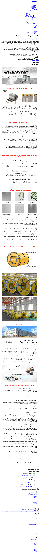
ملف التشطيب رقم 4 (29, 13)
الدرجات (35, 33)
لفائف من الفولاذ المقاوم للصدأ (32, 32)
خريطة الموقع (36, 510)
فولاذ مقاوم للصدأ (30, 22)
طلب (36, 25)
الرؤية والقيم (33, 6)
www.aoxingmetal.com (31, 494)
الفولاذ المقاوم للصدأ (5, 511)
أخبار (36, 26)
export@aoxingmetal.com (31, 493)
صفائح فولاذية (33, 17)
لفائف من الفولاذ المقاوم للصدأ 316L (28, 475)
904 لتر (10, 511)
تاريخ (34, 5)
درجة (32, 18)
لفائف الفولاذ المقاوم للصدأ (23, 511)
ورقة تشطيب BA (30, 19)
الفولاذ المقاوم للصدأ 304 (31, 23)
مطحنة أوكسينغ (24, 509)
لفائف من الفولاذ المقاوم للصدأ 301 (28, 479)
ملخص (34, 4)
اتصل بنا (35, 27)
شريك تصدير (33, 7)
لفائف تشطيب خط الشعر (29, 14)
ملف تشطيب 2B (30, 11)
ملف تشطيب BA (30, 12)
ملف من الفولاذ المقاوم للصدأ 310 (28, 482)
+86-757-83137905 (31, 491)
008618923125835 (31, 492)
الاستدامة (33, 8)
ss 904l (31, 511)
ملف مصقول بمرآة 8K (29, 15)
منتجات (35, 9)
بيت (36, 2)
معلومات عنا (35, 3)
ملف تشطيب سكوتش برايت (28, 16)
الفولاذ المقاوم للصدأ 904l (33, 511)
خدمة (36, 24)
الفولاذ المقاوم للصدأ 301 (15, 511)
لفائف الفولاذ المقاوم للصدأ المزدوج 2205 (27, 486)
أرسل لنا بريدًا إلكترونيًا (35, 60)
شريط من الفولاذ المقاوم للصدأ (30, 21)
